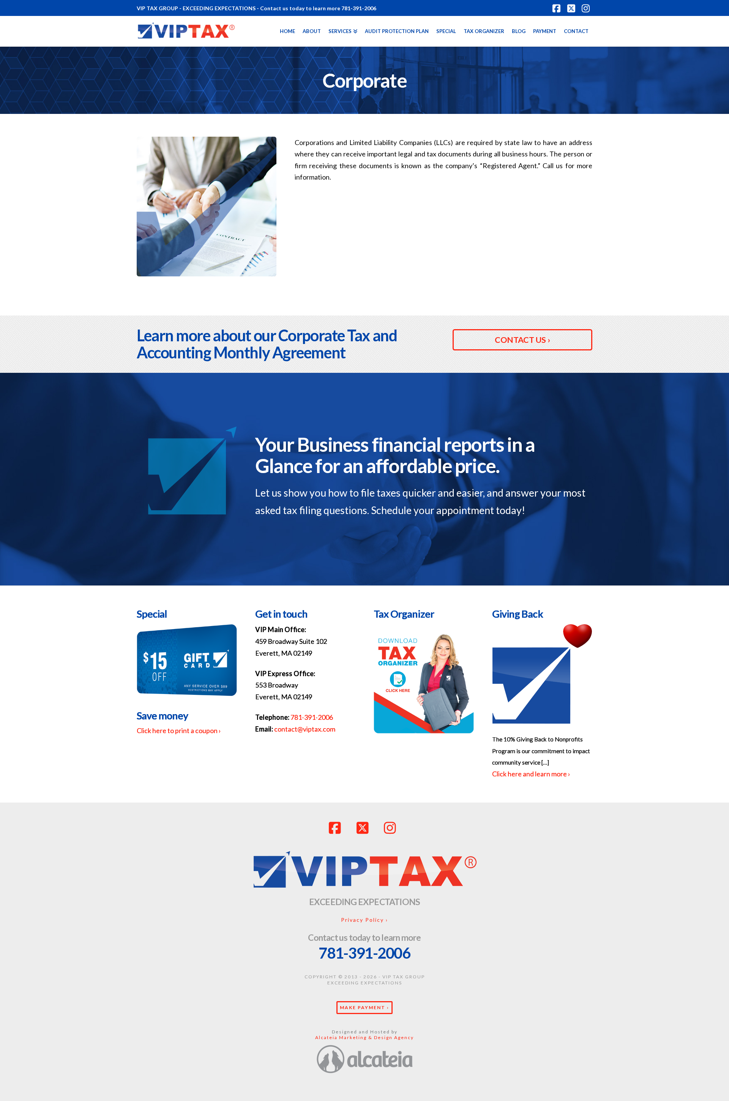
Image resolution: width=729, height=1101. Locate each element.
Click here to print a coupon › (179, 730)
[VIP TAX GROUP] (364, 871)
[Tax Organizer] (424, 682)
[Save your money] (187, 663)
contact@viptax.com (304, 729)
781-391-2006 (311, 717)
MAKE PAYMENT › (364, 1007)
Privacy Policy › (364, 919)
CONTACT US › (522, 340)
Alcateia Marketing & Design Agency (364, 1037)
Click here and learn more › (531, 774)
